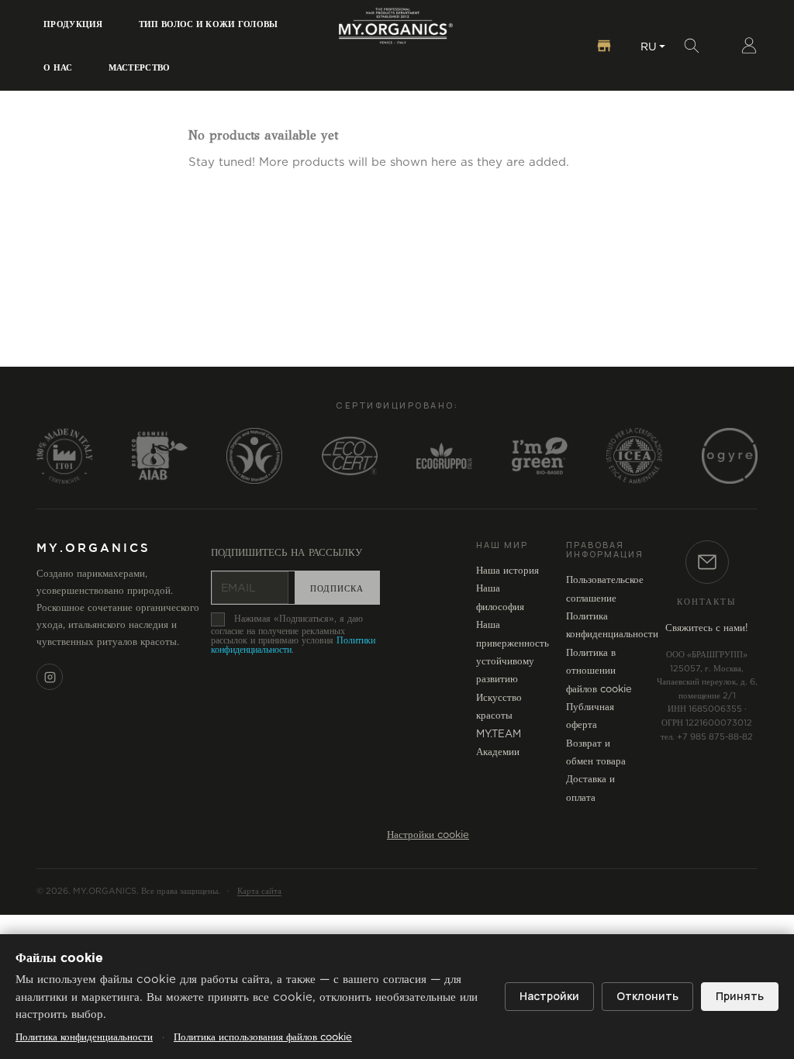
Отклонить (647, 995)
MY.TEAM (498, 735)
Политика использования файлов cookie (263, 1038)
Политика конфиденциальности (84, 1038)
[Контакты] (707, 562)
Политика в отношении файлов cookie (599, 671)
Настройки (549, 995)
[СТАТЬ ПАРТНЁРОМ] (604, 45)
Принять (740, 995)
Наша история (507, 571)
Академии (498, 752)
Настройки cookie (428, 835)
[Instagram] (49, 677)
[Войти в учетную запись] (749, 45)
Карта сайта (259, 891)
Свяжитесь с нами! (706, 628)
